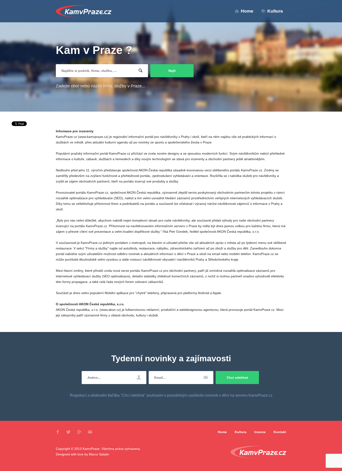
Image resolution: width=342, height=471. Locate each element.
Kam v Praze (83, 11)
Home (247, 11)
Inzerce (260, 432)
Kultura (275, 11)
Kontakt (280, 432)
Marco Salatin (99, 454)
